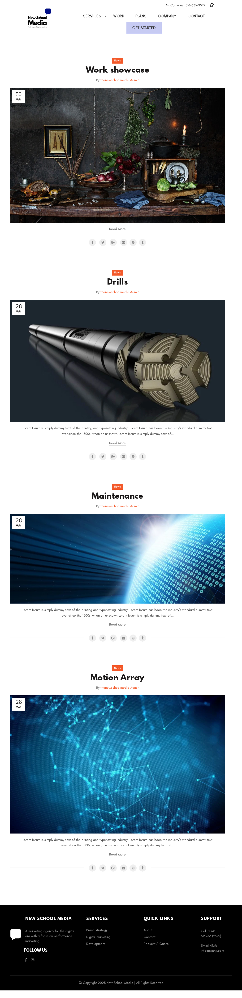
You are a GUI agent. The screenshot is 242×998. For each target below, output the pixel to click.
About (148, 930)
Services (92, 16)
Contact (196, 16)
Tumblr (142, 242)
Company (167, 16)
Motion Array (117, 678)
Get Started (144, 28)
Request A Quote (156, 944)
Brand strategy (96, 930)
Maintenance (117, 496)
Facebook (92, 242)
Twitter (102, 242)
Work (118, 16)
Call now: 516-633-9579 (187, 5)
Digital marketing (98, 937)
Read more (117, 229)
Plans (141, 16)
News (117, 60)
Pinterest (133, 242)
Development (95, 944)
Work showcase (117, 70)
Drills (117, 282)
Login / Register (212, 5)
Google (113, 242)
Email (123, 242)
